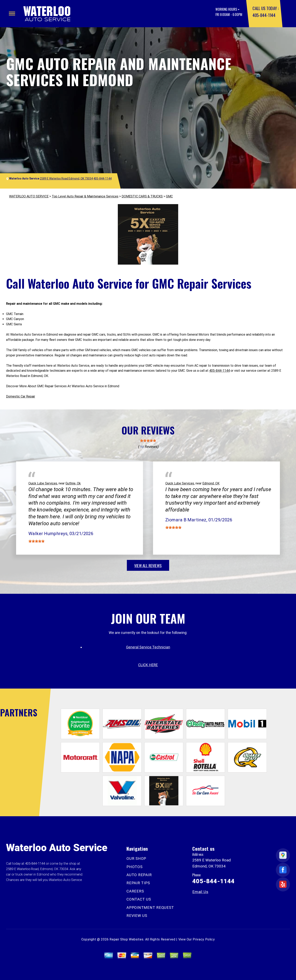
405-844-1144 (264, 15)
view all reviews (148, 565)
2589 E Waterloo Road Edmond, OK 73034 (66, 178)
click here (148, 665)
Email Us (200, 892)
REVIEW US (136, 915)
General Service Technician (148, 647)
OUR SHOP (136, 858)
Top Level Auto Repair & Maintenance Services (85, 196)
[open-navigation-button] (12, 13)
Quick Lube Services (42, 483)
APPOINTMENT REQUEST (150, 907)
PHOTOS (134, 866)
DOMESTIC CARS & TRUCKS (142, 196)
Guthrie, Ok (73, 483)
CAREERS (135, 891)
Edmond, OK (210, 483)
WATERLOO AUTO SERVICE (29, 196)
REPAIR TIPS (138, 883)
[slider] (148, 440)
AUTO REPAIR (139, 875)
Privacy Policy (204, 939)
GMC (169, 196)
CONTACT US (138, 899)
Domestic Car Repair (20, 396)
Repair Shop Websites (126, 939)
